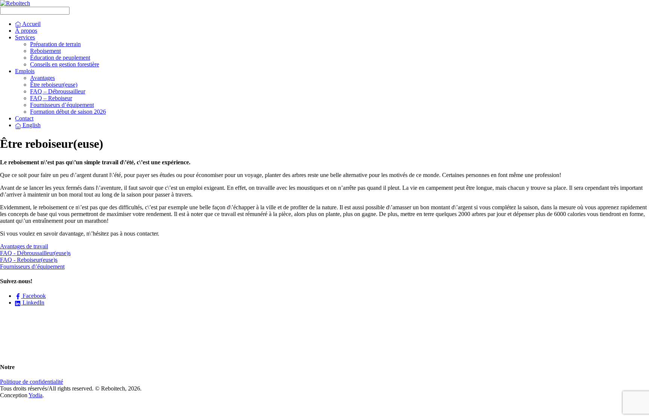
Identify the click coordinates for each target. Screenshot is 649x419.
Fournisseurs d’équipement (62, 105)
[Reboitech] (15, 3)
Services (25, 37)
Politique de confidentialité (31, 381)
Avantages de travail (24, 246)
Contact (24, 118)
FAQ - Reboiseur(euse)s (28, 260)
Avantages (42, 78)
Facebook (33, 296)
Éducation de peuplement (60, 57)
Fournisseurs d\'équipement (32, 266)
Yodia (35, 395)
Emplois (25, 71)
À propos (26, 30)
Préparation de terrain (55, 44)
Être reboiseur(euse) (53, 84)
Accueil (31, 24)
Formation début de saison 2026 (68, 111)
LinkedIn (32, 302)
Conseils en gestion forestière (64, 64)
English (31, 125)
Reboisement (45, 51)
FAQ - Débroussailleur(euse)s (35, 253)
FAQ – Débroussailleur (57, 91)
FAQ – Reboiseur (51, 98)
